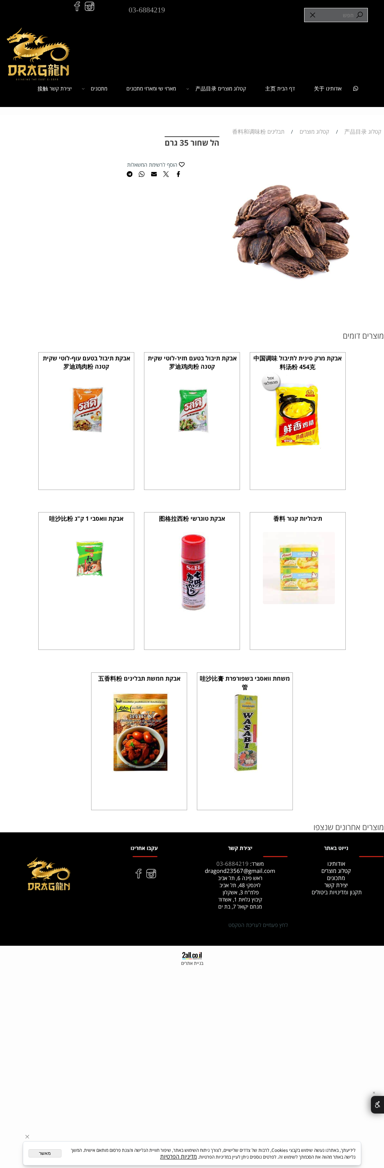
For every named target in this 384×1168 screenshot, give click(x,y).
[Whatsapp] (355, 89)
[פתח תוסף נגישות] (377, 1105)
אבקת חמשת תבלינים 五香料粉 (139, 678)
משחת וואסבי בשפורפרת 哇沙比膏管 (245, 682)
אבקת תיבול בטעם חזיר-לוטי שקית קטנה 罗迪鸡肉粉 (192, 362)
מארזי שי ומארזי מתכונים (151, 88)
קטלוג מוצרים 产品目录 (220, 88)
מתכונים (99, 88)
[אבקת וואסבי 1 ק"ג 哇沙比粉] (88, 579)
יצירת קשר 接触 (55, 88)
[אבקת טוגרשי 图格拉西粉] (193, 609)
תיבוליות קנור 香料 (297, 518)
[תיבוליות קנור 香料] (299, 602)
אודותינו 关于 (328, 88)
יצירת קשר (336, 885)
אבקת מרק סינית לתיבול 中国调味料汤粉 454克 (298, 362)
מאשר (45, 1153)
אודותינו (336, 863)
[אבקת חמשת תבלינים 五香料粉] (140, 770)
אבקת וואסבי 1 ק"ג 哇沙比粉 (86, 518)
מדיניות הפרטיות (178, 1156)
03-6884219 (147, 10)
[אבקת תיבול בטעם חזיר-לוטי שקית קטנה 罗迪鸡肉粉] (193, 449)
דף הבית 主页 (280, 88)
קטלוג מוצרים (336, 870)
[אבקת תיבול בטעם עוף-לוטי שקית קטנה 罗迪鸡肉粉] (87, 449)
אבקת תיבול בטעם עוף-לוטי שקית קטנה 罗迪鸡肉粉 (86, 362)
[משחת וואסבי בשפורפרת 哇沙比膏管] (246, 770)
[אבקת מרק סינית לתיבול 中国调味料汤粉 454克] (299, 449)
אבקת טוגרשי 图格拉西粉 (192, 518)
